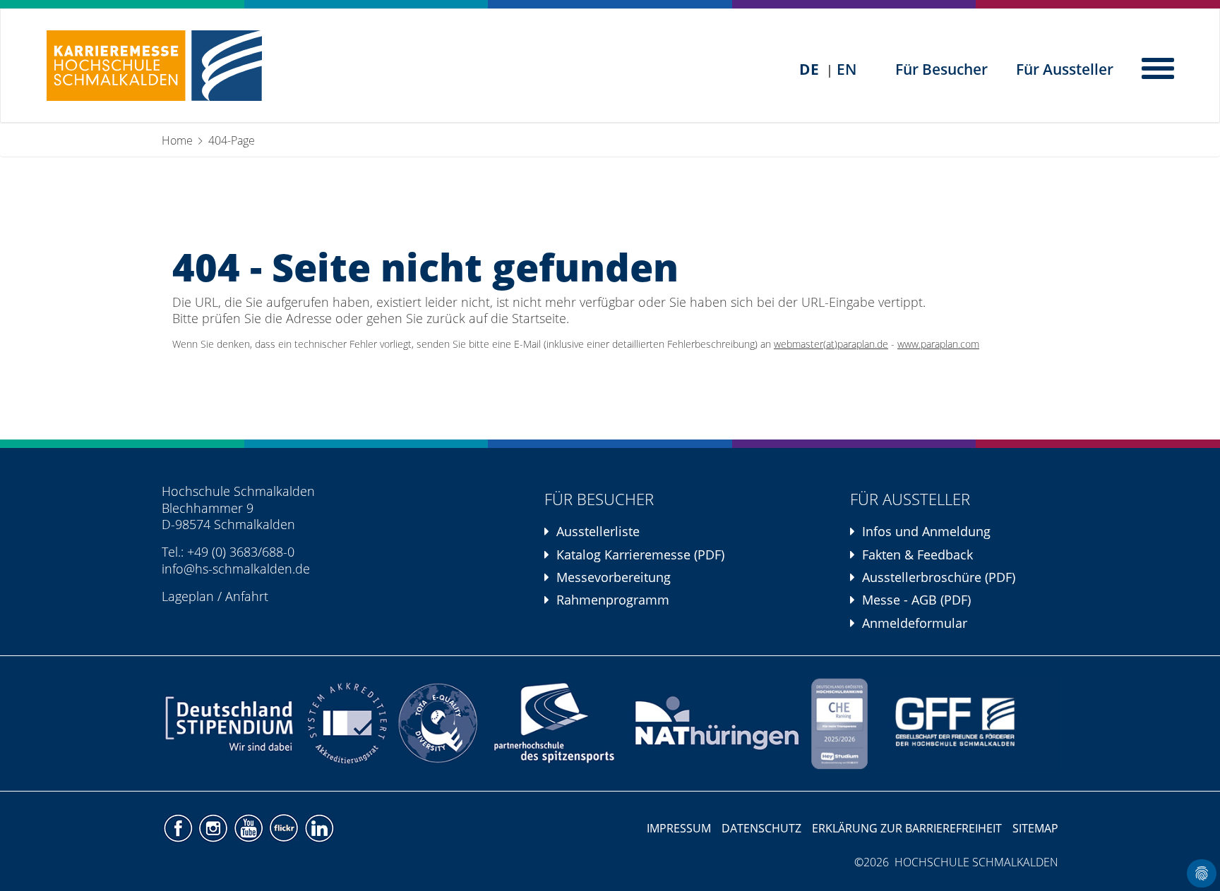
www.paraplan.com (938, 344)
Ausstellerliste (598, 531)
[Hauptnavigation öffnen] (1159, 67)
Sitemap (1035, 828)
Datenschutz (761, 828)
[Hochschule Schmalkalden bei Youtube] (250, 826)
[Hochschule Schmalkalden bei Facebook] (179, 826)
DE (809, 69)
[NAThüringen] (717, 723)
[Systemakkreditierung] (345, 723)
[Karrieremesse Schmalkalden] (154, 65)
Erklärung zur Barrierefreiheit (907, 828)
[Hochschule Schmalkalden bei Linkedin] (319, 826)
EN (846, 69)
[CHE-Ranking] (839, 723)
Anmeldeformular (914, 622)
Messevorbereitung (613, 577)
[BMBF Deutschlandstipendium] (230, 723)
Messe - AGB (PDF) (916, 599)
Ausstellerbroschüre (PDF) (938, 577)
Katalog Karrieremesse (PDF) (640, 554)
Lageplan (188, 596)
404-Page (231, 140)
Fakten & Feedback (917, 554)
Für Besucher (941, 69)
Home (177, 140)
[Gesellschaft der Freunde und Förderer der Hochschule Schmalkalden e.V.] (964, 723)
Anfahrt (246, 596)
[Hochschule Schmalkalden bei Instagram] (214, 826)
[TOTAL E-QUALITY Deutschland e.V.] (438, 723)
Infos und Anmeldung (926, 531)
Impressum (679, 828)
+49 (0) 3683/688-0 (240, 551)
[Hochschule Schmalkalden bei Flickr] (285, 826)
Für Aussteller (1064, 69)
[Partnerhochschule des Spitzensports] (555, 723)
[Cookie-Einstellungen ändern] (1201, 873)
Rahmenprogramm (612, 599)
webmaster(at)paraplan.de (831, 344)
